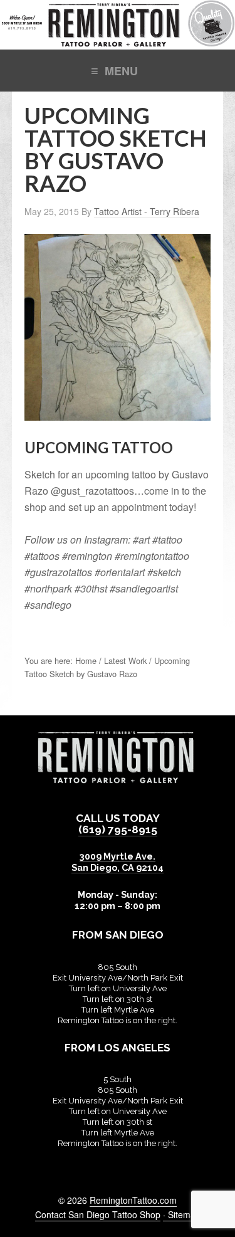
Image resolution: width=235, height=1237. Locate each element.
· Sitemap (182, 1214)
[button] (117, 70)
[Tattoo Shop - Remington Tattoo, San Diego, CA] (117, 43)
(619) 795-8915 (117, 829)
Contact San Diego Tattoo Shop (97, 1214)
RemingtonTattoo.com (133, 1200)
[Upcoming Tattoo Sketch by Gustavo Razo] (117, 414)
